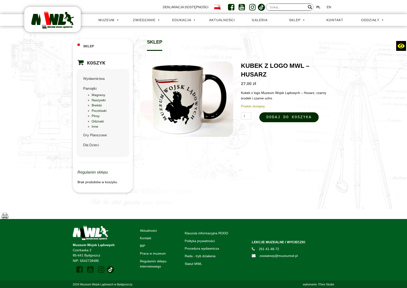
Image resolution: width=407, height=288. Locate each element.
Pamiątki (90, 88)
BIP (142, 246)
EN (329, 7)
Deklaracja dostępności (185, 7)
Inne (95, 126)
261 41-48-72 (269, 249)
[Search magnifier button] (310, 7)
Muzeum (106, 20)
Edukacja (181, 20)
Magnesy (98, 95)
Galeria (260, 20)
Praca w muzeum (153, 253)
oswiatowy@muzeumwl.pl (279, 256)
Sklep (295, 20)
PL (318, 7)
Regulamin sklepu (92, 172)
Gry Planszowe (95, 135)
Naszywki (99, 100)
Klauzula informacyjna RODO (206, 233)
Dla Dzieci (91, 145)
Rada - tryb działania (200, 256)
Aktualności (222, 20)
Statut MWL (193, 264)
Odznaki (98, 121)
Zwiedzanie (144, 20)
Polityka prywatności (200, 241)
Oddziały (370, 20)
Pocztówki (99, 111)
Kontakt (334, 20)
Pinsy (96, 116)
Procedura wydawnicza (202, 248)
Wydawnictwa (94, 79)
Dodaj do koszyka (289, 117)
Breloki (97, 105)
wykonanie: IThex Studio (318, 284)
